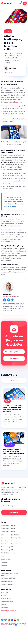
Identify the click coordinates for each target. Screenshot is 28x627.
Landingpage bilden (7, 581)
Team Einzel (4, 541)
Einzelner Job (15, 541)
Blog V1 (13, 525)
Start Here (4, 595)
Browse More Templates (8, 611)
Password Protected (7, 601)
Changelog (4, 607)
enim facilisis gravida (15, 102)
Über (2, 535)
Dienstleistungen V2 (7, 547)
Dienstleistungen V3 (7, 550)
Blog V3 (13, 531)
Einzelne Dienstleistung (8, 553)
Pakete (3, 556)
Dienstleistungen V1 (16, 544)
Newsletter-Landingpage (8, 578)
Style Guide (4, 592)
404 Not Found (5, 598)
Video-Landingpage (7, 584)
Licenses (3, 604)
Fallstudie (4, 565)
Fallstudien (4, 562)
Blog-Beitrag (15, 535)
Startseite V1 (5, 525)
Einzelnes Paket (5, 559)
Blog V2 (13, 528)
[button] (20, 3)
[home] (7, 3)
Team (2, 538)
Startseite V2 (5, 528)
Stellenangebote (16, 538)
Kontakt (3, 544)
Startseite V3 (5, 531)
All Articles (14, 380)
